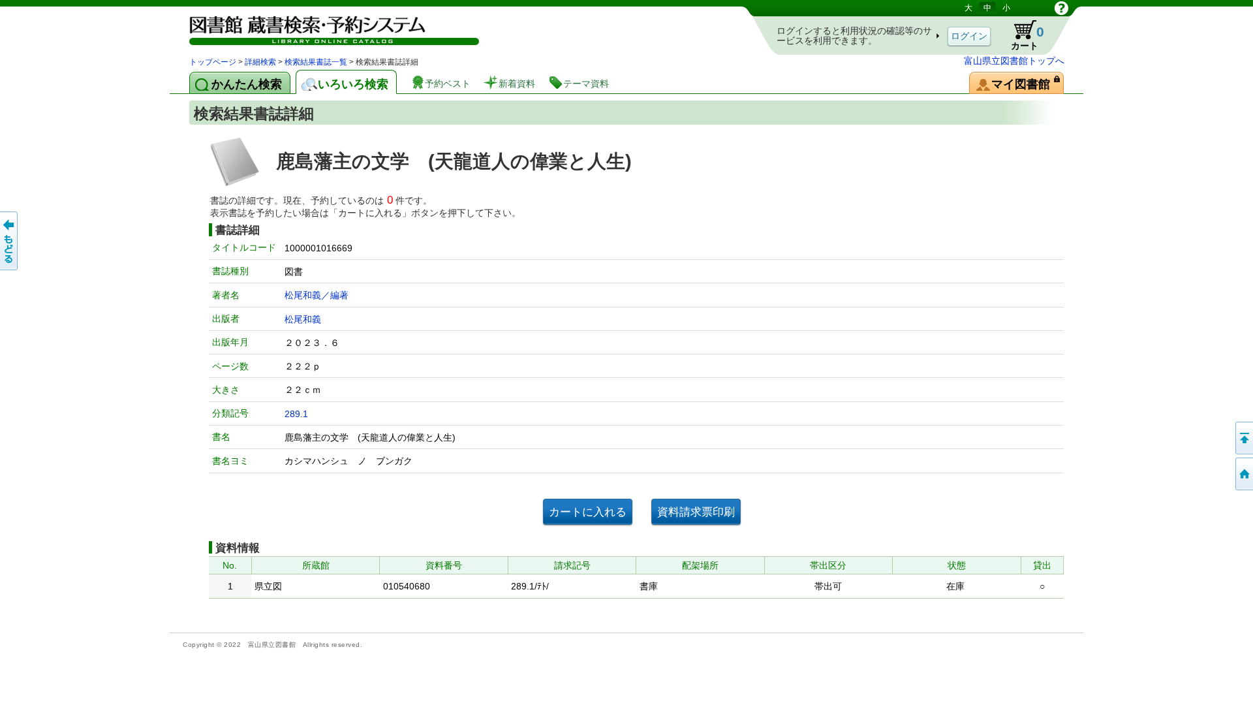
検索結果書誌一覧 (316, 62)
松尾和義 (303, 319)
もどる (10, 241)
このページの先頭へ (1243, 438)
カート (1021, 35)
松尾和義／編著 (316, 295)
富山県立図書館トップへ (1014, 60)
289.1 (296, 414)
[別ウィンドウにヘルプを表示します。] (1061, 8)
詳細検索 (260, 62)
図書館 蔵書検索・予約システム (326, 27)
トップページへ (1243, 474)
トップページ (212, 62)
